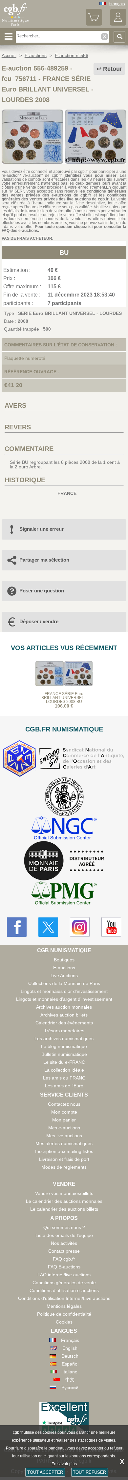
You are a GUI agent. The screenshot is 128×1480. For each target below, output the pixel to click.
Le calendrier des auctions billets (64, 1209)
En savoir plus (64, 1464)
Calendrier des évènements (64, 1022)
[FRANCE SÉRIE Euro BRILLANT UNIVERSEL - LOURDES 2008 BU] (64, 162)
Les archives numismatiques (64, 1038)
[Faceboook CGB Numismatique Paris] (17, 927)
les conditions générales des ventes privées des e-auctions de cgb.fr (64, 193)
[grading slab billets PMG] (64, 894)
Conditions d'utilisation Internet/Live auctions (64, 1298)
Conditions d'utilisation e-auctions (64, 1290)
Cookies (64, 1322)
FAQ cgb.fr (64, 1259)
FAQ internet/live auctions (64, 1274)
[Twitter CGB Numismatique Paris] (48, 927)
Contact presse (64, 1251)
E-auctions (64, 967)
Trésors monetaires (64, 1030)
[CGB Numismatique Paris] (15, 26)
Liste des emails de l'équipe (64, 1235)
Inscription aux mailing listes (64, 1151)
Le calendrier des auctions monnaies (64, 1201)
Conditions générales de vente (64, 1282)
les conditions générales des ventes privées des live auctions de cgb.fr (64, 197)
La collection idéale (64, 1070)
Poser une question (41, 590)
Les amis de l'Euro (64, 1085)
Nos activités (64, 1243)
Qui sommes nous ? (64, 1227)
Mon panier (64, 1119)
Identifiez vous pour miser (91, 175)
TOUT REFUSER (89, 1472)
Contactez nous (64, 1104)
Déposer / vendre (38, 621)
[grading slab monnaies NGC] (64, 828)
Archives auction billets (64, 1015)
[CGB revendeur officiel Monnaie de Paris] (64, 861)
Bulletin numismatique (64, 1054)
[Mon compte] (118, 24)
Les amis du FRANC (64, 1077)
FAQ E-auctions (64, 1266)
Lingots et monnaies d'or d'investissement (64, 991)
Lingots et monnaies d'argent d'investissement (64, 999)
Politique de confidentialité (64, 1314)
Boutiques (64, 959)
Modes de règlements (64, 1167)
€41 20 (13, 385)
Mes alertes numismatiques (64, 1143)
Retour (112, 69)
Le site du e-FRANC (64, 1062)
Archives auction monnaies (64, 1007)
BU (64, 252)
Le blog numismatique (64, 1046)
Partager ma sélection (44, 560)
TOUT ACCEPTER (45, 1472)
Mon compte (64, 1112)
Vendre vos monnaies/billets (64, 1193)
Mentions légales (64, 1306)
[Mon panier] (94, 24)
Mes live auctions (64, 1135)
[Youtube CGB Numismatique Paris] (111, 927)
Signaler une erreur (41, 529)
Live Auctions (64, 975)
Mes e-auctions (64, 1127)
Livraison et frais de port (64, 1159)
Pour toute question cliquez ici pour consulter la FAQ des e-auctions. (64, 228)
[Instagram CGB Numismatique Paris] (80, 927)
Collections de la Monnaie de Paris (64, 983)
